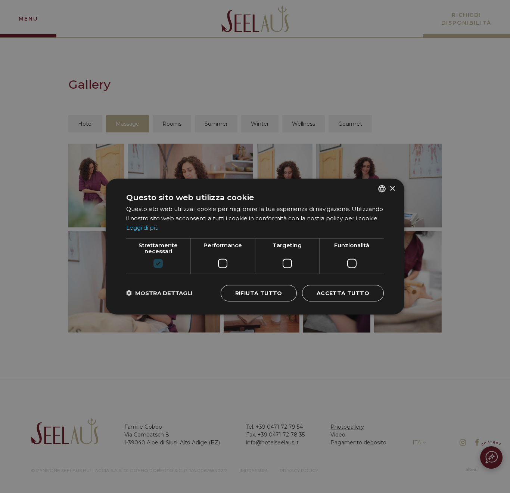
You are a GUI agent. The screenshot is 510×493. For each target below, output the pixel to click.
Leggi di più (142, 227)
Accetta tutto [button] (343, 293)
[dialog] (255, 247)
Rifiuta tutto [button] (258, 293)
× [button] (392, 188)
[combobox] (382, 189)
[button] (159, 293)
